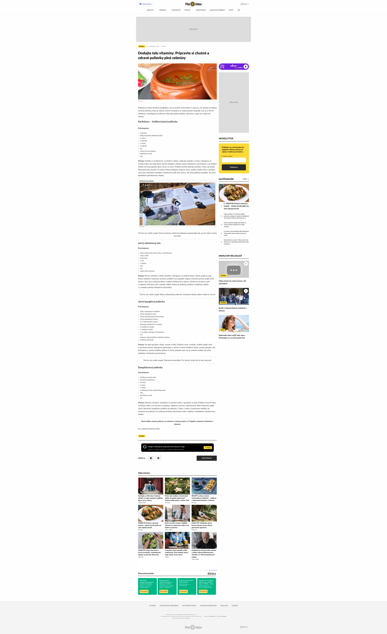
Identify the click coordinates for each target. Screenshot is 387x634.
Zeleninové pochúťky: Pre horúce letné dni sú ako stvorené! (188, 360)
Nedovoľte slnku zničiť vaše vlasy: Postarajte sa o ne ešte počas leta (232, 336)
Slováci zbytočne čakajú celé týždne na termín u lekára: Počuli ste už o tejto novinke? (235, 224)
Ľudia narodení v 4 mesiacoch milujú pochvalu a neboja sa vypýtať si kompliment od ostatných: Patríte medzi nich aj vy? (236, 216)
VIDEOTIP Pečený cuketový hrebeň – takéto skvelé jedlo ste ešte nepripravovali (236, 206)
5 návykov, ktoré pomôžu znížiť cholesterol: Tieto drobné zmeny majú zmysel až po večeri (236, 233)
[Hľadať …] (239, 10)
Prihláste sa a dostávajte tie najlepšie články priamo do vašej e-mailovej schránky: (233, 150)
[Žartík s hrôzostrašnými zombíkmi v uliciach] (234, 296)
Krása (222, 329)
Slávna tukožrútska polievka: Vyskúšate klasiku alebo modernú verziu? (187, 294)
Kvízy (231, 10)
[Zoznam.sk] (244, 4)
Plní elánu (141, 46)
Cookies (152, 605)
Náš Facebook (147, 4)
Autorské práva (189, 605)
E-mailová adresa (227, 156)
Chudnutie (176, 10)
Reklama (224, 605)
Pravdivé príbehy (217, 10)
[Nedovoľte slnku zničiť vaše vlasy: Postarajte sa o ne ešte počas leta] (234, 323)
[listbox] (242, 179)
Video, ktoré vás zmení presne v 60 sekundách (232, 282)
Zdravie (150, 10)
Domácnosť (201, 10)
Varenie (162, 10)
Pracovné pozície (146, 573)
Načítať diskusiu (207, 458)
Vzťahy (187, 10)
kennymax (212, 616)
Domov (235, 605)
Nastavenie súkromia (169, 605)
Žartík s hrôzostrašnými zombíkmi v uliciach (233, 309)
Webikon (224, 616)
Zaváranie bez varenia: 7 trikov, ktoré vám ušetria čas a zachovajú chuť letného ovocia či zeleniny (236, 242)
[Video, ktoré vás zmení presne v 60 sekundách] (234, 269)
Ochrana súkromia (208, 605)
